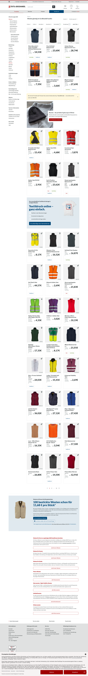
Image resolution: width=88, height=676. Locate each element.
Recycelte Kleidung (13, 92)
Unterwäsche (12, 101)
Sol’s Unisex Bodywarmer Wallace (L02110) (60, 524)
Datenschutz (12, 632)
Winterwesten (13, 28)
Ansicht (65, 19)
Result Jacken (52, 621)
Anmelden (77, 1)
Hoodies (11, 48)
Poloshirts (11, 50)
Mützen (10, 78)
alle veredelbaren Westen (40, 518)
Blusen (10, 66)
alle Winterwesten (55, 613)
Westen (10, 19)
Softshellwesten (13, 26)
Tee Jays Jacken (36, 621)
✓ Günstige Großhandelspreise (21, 1)
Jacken (10, 61)
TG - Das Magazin (13, 640)
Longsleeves (11, 57)
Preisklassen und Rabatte (33, 630)
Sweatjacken (12, 53)
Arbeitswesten (14, 36)
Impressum (11, 630)
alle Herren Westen (55, 547)
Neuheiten (11, 123)
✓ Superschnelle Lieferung (56, 1)
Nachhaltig (56, 24)
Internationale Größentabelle (52, 633)
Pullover (11, 55)
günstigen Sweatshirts (67, 543)
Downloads (47, 635)
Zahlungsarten (30, 628)
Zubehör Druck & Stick (14, 116)
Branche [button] (30, 11)
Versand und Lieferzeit (32, 632)
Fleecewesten (13, 24)
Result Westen (14, 39)
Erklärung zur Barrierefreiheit (15, 635)
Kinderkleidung (12, 83)
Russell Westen (14, 38)
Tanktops (11, 59)
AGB (10, 633)
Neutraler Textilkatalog (50, 632)
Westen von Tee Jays (50, 596)
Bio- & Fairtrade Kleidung (15, 94)
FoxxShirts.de (61, 95)
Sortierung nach (72, 19)
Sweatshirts (11, 52)
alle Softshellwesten (56, 601)
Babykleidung (12, 85)
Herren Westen (13, 21)
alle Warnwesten (56, 590)
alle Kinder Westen (55, 568)
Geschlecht (48, 24)
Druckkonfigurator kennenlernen (40, 223)
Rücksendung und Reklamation (34, 633)
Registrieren (71, 1)
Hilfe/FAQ (47, 628)
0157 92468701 (67, 633)
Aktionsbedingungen (13, 637)
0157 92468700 (67, 630)
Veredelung (65, 24)
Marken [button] (43, 11)
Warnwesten (13, 31)
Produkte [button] (16, 11)
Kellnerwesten (13, 30)
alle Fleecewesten (56, 579)
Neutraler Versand (49, 630)
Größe (34, 24)
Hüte (10, 77)
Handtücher (11, 102)
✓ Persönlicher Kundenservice (38, 1)
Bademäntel (11, 104)
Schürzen (11, 70)
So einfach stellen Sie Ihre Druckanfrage (44, 521)
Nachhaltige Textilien (14, 90)
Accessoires (11, 118)
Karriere (11, 638)
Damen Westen (13, 22)
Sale (10, 125)
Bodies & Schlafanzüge (14, 99)
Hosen (10, 68)
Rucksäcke (11, 111)
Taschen (10, 109)
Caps (10, 75)
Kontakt (11, 628)
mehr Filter (75, 24)
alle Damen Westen (55, 558)
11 (56, 488)
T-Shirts (10, 46)
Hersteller (41, 24)
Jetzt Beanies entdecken (55, 119)
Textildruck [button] (56, 11)
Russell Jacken (68, 621)
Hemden (11, 64)
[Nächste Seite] (59, 488)
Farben (28, 24)
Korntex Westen (15, 41)
